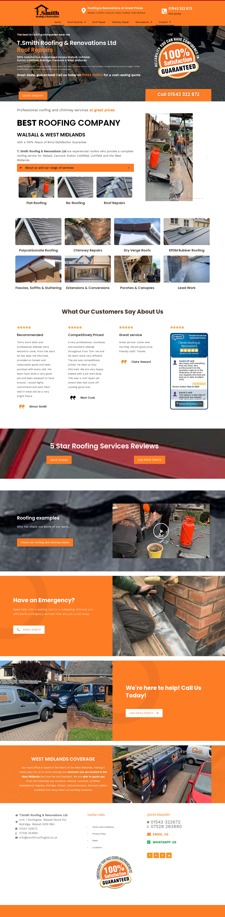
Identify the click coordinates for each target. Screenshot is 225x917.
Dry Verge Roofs (137, 250)
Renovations (142, 22)
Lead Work (187, 288)
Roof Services (75, 22)
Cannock (83, 781)
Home (57, 22)
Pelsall (61, 785)
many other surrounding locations (71, 789)
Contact (163, 22)
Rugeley (39, 785)
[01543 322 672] (164, 11)
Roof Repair (98, 22)
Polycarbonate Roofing (38, 250)
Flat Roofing (36, 203)
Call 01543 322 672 (178, 94)
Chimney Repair (120, 22)
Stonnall (93, 785)
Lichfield (94, 781)
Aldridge (51, 785)
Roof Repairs (114, 203)
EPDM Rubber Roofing (186, 250)
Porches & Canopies (137, 288)
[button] (149, 157)
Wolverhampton (76, 785)
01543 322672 (92, 75)
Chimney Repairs (87, 250)
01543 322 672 (180, 8)
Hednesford (26, 785)
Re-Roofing (75, 203)
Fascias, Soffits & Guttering (38, 288)
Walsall (71, 781)
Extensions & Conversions (88, 288)
